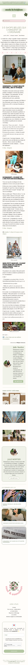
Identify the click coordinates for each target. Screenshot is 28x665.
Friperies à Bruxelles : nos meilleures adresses (12, 504)
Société (16, 35)
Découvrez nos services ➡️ (19, 3)
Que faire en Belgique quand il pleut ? (14, 443)
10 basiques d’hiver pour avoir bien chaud (13, 523)
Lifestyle (12, 35)
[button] (3, 52)
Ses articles (18, 381)
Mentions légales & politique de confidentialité (16, 662)
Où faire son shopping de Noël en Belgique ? (14, 425)
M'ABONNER (14, 651)
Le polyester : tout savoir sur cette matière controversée (13, 542)
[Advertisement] (14, 560)
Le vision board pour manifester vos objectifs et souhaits (14, 407)
